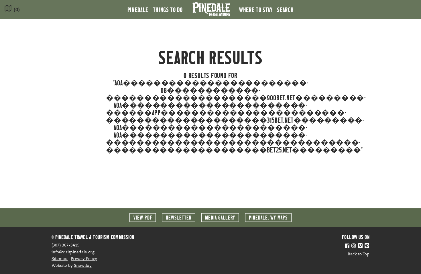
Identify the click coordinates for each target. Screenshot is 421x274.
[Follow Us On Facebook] (347, 246)
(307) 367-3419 (66, 245)
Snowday (83, 266)
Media (220, 217)
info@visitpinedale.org (73, 252)
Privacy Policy (84, 259)
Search (285, 9)
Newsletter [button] (178, 217)
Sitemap (60, 259)
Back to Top (358, 254)
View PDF (142, 217)
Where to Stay (255, 9)
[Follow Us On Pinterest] (366, 246)
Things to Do (168, 9)
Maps (268, 217)
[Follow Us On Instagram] (353, 246)
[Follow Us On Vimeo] (360, 246)
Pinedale (137, 9)
